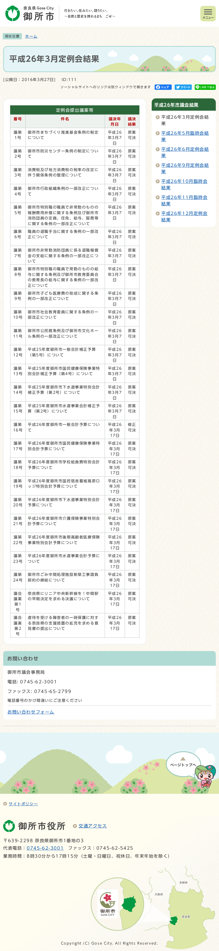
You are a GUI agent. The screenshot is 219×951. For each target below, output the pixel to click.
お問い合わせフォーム (30, 712)
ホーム (31, 36)
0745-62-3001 (45, 848)
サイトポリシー (23, 804)
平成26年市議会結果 (176, 105)
